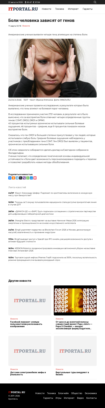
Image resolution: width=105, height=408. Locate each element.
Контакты (91, 398)
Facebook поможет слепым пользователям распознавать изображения (26, 324)
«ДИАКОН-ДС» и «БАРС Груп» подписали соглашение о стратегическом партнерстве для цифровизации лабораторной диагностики (52, 212)
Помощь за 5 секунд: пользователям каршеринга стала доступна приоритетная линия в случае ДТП (52, 203)
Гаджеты (87, 9)
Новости (46, 9)
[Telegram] (17, 177)
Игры (58, 398)
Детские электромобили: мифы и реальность (28, 373)
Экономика (91, 393)
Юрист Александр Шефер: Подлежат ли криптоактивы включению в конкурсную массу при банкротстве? (50, 194)
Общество (76, 393)
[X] (20, 177)
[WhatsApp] (27, 177)
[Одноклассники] (13, 177)
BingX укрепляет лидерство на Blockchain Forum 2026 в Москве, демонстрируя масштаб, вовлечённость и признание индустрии (49, 231)
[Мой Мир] (31, 177)
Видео (80, 398)
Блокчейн (63, 393)
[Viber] (24, 177)
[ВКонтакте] (9, 177)
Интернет (73, 9)
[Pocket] (34, 177)
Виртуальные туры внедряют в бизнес (72, 373)
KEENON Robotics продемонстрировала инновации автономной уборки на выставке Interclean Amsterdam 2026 (51, 249)
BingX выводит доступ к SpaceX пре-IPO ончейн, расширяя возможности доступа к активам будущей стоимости (50, 240)
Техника (59, 9)
